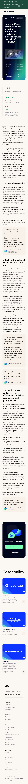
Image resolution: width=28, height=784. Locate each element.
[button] (14, 54)
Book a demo (15, 552)
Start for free (14, 547)
